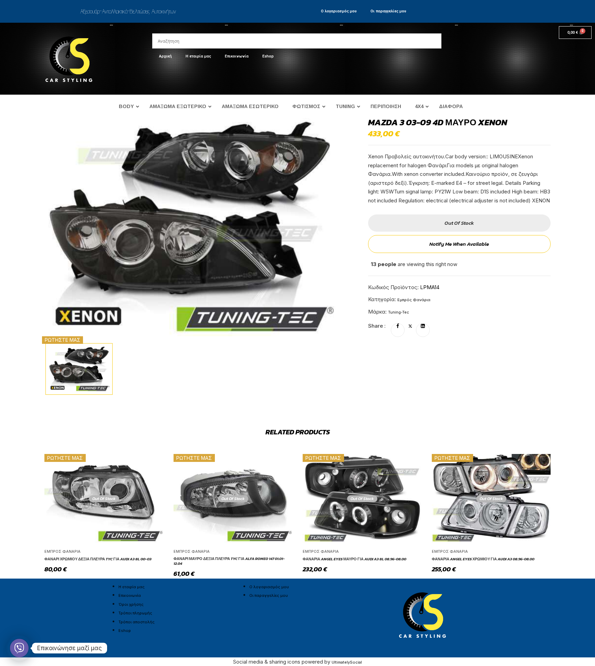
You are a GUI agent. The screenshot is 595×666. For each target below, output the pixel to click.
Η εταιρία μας (198, 56)
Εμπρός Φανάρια (413, 299)
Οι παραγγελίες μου (388, 11)
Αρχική (165, 56)
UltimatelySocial (347, 662)
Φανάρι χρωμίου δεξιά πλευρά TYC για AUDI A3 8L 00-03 (98, 559)
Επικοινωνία (237, 56)
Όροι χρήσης (131, 604)
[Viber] (19, 648)
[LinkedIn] (423, 326)
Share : (377, 326)
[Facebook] (398, 326)
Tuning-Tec (398, 312)
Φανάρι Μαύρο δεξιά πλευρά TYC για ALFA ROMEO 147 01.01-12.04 (229, 561)
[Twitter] (410, 326)
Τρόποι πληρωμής (135, 613)
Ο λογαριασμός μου (339, 11)
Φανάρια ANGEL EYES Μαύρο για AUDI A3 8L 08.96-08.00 (354, 559)
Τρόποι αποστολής (136, 622)
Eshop (268, 56)
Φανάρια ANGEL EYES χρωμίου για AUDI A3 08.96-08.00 (483, 559)
